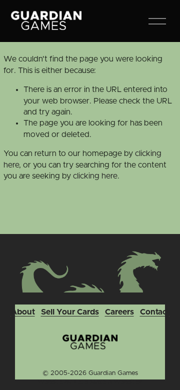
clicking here (95, 176)
